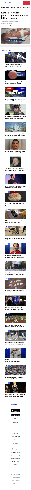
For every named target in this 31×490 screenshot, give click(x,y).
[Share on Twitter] (8, 25)
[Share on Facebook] (5, 25)
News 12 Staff (4, 21)
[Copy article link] (10, 25)
